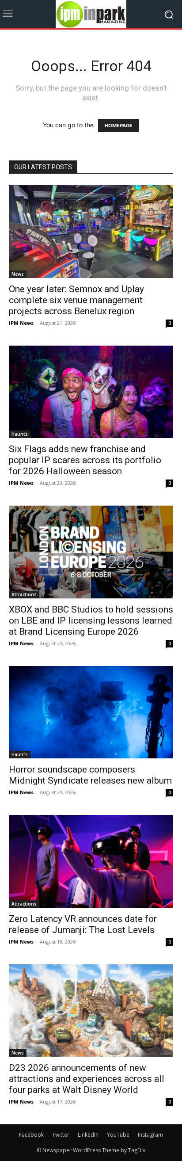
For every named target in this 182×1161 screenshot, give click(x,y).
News (17, 274)
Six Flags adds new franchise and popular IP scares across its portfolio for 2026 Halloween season (85, 460)
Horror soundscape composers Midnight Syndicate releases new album (90, 775)
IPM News (21, 323)
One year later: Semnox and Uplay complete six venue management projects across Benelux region (76, 300)
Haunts (19, 434)
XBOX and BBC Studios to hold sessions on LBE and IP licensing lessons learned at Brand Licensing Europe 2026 (91, 620)
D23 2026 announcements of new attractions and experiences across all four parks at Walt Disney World (86, 1078)
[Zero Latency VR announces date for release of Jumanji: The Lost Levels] (91, 861)
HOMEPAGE (119, 125)
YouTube (118, 1134)
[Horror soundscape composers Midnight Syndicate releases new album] (91, 712)
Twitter (60, 1134)
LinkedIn (88, 1134)
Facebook (31, 1134)
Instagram (150, 1134)
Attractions (24, 594)
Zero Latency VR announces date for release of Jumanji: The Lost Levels (83, 924)
